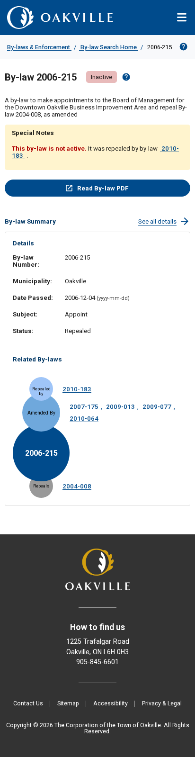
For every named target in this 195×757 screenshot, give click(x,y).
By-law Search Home (108, 47)
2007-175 (84, 406)
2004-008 (76, 486)
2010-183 (76, 389)
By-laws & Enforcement (39, 47)
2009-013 (120, 406)
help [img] (126, 76)
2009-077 (156, 406)
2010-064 (84, 418)
